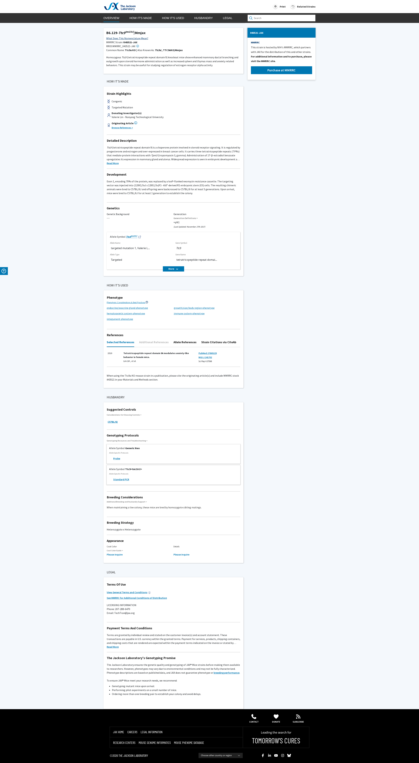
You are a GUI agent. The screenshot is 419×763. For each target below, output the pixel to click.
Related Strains (306, 6)
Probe (116, 458)
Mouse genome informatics (155, 743)
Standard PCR (121, 479)
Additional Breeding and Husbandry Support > (127, 501)
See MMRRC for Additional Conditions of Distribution (137, 598)
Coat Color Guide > (115, 550)
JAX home (118, 732)
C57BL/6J (113, 421)
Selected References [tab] (120, 342)
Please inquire (115, 554)
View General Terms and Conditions (127, 592)
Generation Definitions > (185, 218)
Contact (254, 722)
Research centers (124, 743)
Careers (132, 732)
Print (283, 6)
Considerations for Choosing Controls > (124, 415)
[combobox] (221, 755)
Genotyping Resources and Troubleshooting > (127, 440)
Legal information (152, 732)
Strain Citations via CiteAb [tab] (218, 342)
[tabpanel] (173, 358)
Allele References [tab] (184, 342)
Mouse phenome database (189, 743)
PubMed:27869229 (208, 353)
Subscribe (298, 722)
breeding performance (226, 672)
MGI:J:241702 (205, 357)
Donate (276, 722)
